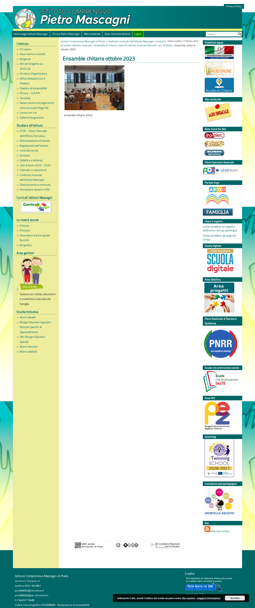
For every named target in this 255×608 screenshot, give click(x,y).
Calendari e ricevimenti (33, 170)
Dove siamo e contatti (32, 54)
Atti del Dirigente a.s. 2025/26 (32, 66)
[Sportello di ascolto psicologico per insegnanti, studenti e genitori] (220, 502)
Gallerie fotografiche (31, 117)
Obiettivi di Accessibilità (33, 88)
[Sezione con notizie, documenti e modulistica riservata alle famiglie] (37, 274)
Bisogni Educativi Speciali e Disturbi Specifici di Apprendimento (35, 327)
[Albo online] (220, 69)
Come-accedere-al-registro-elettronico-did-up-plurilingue (220, 228)
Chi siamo (25, 49)
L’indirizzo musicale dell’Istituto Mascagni (32, 177)
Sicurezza (25, 98)
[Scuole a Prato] (220, 144)
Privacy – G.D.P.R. (30, 93)
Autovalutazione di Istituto (35, 140)
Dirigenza (25, 59)
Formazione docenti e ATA (34, 189)
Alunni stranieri (29, 346)
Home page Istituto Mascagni (31, 34)
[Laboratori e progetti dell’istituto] (220, 298)
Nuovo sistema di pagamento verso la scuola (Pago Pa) (37, 105)
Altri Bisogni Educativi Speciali (32, 339)
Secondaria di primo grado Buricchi (35, 237)
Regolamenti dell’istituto (34, 145)
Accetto (234, 598)
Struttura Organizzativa (33, 73)
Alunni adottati (28, 351)
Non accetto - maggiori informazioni (201, 598)
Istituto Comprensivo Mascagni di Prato (83, 41)
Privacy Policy (234, 6)
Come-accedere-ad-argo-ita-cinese (220, 237)
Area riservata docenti (117, 34)
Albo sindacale (92, 34)
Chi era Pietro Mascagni (66, 34)
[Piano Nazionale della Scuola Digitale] (220, 261)
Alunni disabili (28, 317)
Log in (137, 34)
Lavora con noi (28, 112)
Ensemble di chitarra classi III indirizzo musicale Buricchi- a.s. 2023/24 (133, 45)
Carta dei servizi (29, 150)
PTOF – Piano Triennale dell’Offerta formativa (33, 133)
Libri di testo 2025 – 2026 (35, 165)
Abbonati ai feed (219, 531)
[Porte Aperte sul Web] (204, 591)
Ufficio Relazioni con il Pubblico (32, 80)
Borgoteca (26, 245)
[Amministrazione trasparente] (220, 52)
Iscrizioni (25, 155)
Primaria (25, 230)
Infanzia (24, 225)
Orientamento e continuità (35, 185)
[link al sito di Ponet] (220, 136)
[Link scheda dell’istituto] (220, 153)
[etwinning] (220, 459)
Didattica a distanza (31, 160)
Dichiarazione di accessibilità (73, 605)
